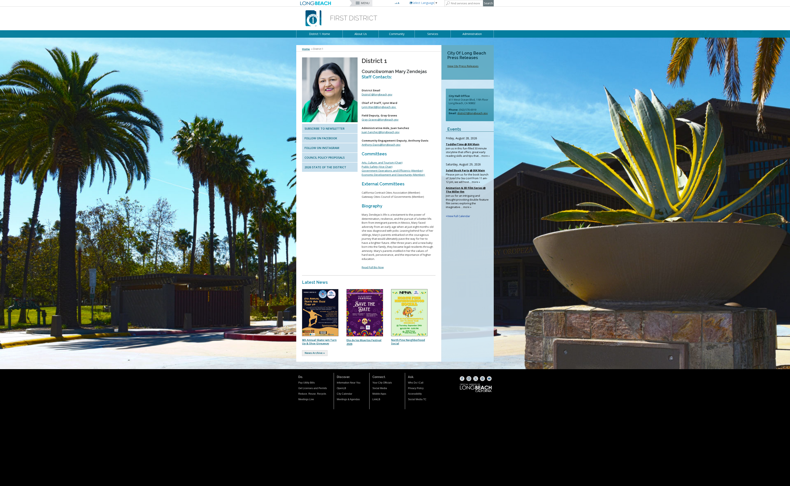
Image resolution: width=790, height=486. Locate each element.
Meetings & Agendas (348, 399)
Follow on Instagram (321, 148)
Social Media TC (417, 399)
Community (396, 34)
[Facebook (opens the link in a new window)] (462, 378)
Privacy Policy (416, 388)
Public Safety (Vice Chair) (377, 167)
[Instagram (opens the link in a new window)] (468, 378)
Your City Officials (382, 382)
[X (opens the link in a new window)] (475, 378)
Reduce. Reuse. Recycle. (312, 393)
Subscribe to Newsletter (324, 128)
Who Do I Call (415, 382)
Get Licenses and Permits (312, 388)
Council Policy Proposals (324, 157)
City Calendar (344, 393)
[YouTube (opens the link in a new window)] (489, 378)
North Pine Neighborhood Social (408, 341)
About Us (360, 34)
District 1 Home (319, 34)
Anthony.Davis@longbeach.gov (381, 144)
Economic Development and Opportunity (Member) (393, 175)
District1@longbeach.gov (377, 94)
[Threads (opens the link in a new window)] (482, 378)
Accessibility (415, 393)
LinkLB (376, 399)
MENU (365, 3)
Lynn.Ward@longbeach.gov (379, 107)
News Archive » (315, 353)
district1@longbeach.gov (472, 113)
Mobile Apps (379, 393)
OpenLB (341, 388)
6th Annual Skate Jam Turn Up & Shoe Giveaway (319, 341)
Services (432, 34)
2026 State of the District (325, 167)
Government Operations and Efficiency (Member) (392, 170)
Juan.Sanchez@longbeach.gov (381, 132)
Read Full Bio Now (373, 267)
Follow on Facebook (320, 138)
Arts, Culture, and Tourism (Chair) (382, 162)
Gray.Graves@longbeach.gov (380, 119)
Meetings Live (306, 399)
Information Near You (348, 382)
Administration (472, 34)
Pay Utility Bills (306, 382)
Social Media (379, 388)
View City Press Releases (463, 66)
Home (306, 49)
